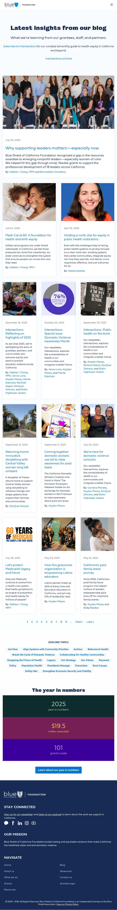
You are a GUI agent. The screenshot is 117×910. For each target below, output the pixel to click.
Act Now (13, 649)
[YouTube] (34, 823)
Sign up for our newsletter (18, 814)
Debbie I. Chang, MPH (22, 172)
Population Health (32, 665)
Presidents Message (58, 665)
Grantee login (67, 883)
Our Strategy (68, 660)
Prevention (81, 665)
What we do (11, 877)
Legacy (51, 660)
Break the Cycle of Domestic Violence (33, 654)
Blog (62, 865)
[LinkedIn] (20, 823)
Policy (12, 665)
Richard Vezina (91, 365)
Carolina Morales (97, 488)
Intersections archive (58, 58)
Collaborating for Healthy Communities (82, 654)
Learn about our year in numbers (58, 770)
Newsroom (66, 871)
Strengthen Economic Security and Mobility (67, 671)
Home (7, 865)
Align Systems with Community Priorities (45, 649)
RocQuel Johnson (19, 506)
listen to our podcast (50, 814)
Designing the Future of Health (24, 660)
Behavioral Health (98, 649)
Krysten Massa (13, 379)
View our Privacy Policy (67, 904)
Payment (104, 660)
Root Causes (100, 665)
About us (9, 871)
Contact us (66, 877)
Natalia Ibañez (76, 271)
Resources (10, 889)
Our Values (87, 660)
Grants (8, 883)
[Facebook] (13, 823)
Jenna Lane (18, 376)
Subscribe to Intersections (19, 46)
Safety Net (31, 671)
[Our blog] (6, 823)
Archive (78, 649)
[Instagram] (27, 823)
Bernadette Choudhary (53, 172)
